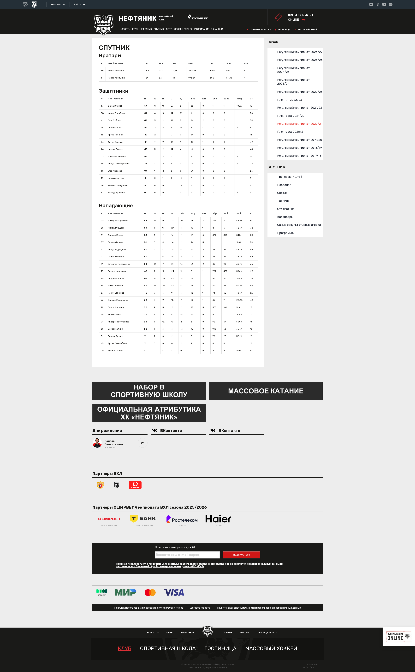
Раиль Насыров (116, 70)
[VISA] (174, 592)
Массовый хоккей (307, 30)
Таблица (283, 201)
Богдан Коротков (117, 271)
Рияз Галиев (114, 314)
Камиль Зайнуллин (118, 185)
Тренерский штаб (289, 177)
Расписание (201, 29)
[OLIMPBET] (135, 484)
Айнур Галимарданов (119, 163)
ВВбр (226, 98)
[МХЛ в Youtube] (384, 4)
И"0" (246, 63)
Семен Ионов (115, 127)
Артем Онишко (115, 142)
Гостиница (284, 30)
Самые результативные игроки (299, 225)
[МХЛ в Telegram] (390, 4)
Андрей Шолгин (116, 278)
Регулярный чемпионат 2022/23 (300, 92)
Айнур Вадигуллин (117, 249)
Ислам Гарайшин (116, 113)
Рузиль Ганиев (115, 350)
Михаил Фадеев (116, 228)
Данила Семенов (117, 156)
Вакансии (217, 29)
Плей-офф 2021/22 (290, 116)
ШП (204, 98)
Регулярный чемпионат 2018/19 (299, 148)
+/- (182, 98)
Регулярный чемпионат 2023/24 (293, 81)
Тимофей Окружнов (118, 220)
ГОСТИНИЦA (220, 648)
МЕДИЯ (244, 632)
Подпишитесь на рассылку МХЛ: (175, 547)
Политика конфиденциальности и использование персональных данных (259, 607)
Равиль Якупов (115, 336)
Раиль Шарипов (116, 307)
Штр (192, 98)
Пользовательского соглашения (192, 564)
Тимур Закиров (115, 285)
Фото (169, 29)
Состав (282, 193)
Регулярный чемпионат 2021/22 (299, 107)
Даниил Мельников (118, 300)
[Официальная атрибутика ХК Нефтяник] (149, 412)
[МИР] (125, 592)
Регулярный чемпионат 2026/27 (299, 52)
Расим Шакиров (116, 293)
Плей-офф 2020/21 (290, 131)
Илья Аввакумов (116, 178)
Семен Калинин (116, 329)
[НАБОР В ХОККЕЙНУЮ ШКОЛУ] (149, 390)
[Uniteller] (101, 592)
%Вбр (239, 98)
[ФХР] (100, 484)
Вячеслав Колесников (119, 264)
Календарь (285, 217)
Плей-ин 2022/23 (289, 100)
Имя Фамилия (115, 63)
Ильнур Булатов (116, 192)
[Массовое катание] (266, 390)
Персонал (284, 185)
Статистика (285, 209)
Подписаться (241, 554)
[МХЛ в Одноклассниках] (377, 4)
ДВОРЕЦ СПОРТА (183, 29)
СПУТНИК (159, 29)
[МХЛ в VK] (371, 4)
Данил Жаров (115, 106)
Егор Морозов (115, 171)
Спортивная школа (260, 30)
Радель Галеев (116, 242)
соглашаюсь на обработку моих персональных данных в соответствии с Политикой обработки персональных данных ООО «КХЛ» (199, 565)
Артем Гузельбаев (117, 343)
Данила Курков (116, 235)
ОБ (211, 63)
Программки (286, 233)
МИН (190, 63)
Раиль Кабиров (116, 256)
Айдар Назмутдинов (118, 322)
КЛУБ (135, 29)
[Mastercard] (150, 592)
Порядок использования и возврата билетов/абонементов (148, 607)
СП (251, 98)
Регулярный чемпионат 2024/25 (293, 70)
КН (174, 63)
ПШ (161, 63)
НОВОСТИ (125, 29)
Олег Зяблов (114, 120)
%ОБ (228, 63)
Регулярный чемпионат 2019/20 (299, 140)
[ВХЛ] (117, 484)
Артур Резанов (116, 134)
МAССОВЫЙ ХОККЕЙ (271, 648)
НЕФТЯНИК (146, 29)
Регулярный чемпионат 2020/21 (299, 124)
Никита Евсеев (115, 149)
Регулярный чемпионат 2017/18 (299, 155)
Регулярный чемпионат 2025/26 (300, 60)
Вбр (215, 98)
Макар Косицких (116, 78)
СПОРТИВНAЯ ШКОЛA (168, 648)
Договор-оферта (200, 607)
